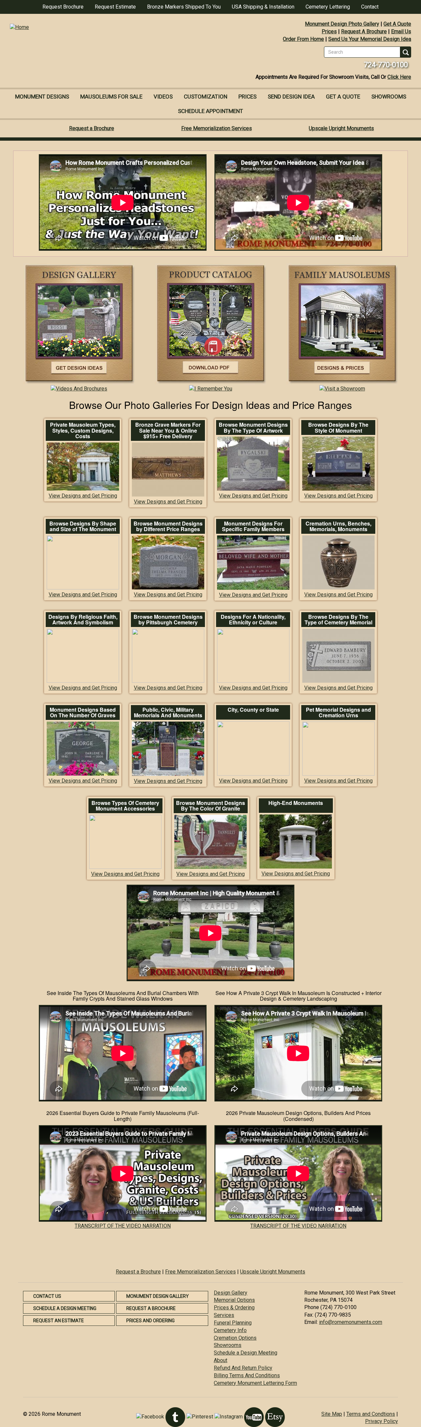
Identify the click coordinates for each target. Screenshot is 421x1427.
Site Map (331, 1414)
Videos (163, 96)
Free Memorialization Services (216, 128)
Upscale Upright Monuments (341, 128)
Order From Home (303, 39)
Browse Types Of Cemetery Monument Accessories (125, 806)
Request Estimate (115, 7)
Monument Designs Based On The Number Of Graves (83, 712)
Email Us (401, 31)
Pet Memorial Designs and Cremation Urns (338, 712)
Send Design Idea (291, 96)
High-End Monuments (295, 803)
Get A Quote (397, 24)
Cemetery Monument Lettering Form (255, 1383)
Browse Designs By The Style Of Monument (338, 427)
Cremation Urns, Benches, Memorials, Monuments (338, 526)
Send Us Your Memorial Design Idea (369, 39)
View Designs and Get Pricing (83, 496)
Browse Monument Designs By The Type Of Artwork (253, 427)
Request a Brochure (91, 128)
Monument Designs (42, 96)
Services (224, 1315)
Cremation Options (235, 1338)
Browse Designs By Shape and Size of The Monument (82, 526)
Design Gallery (230, 1293)
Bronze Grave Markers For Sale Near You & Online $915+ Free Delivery (168, 430)
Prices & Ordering (234, 1307)
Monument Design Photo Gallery (342, 24)
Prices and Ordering (150, 1320)
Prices (329, 31)
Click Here (399, 77)
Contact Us (47, 1296)
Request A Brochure (364, 31)
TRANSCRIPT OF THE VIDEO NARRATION (123, 1226)
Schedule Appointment (210, 111)
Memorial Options (234, 1300)
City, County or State (253, 709)
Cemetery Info (230, 1330)
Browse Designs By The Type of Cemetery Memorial (338, 619)
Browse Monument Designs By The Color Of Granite (210, 806)
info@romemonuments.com (350, 1322)
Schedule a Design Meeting (64, 1308)
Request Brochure (63, 7)
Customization (205, 96)
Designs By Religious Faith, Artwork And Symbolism (82, 619)
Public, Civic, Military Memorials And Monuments (168, 712)
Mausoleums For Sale (111, 96)
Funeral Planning (233, 1323)
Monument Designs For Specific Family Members (253, 526)
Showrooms (388, 96)
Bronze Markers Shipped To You (184, 7)
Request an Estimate (58, 1320)
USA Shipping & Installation (263, 7)
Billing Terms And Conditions (247, 1375)
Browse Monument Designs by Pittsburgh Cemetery (168, 619)
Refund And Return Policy (243, 1368)
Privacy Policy (381, 1421)
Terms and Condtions (370, 1414)
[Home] (105, 27)
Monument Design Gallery (157, 1296)
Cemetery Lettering (328, 7)
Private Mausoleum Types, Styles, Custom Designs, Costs (82, 430)
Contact (370, 7)
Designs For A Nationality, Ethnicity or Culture (253, 619)
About (220, 1360)
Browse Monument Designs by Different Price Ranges (168, 526)
